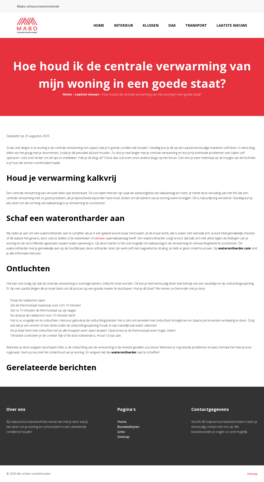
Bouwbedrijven (128, 427)
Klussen (151, 25)
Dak (172, 25)
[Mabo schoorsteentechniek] (27, 25)
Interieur (123, 25)
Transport (196, 25)
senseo (99, 238)
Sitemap (123, 437)
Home (98, 25)
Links (121, 432)
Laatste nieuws (231, 25)
